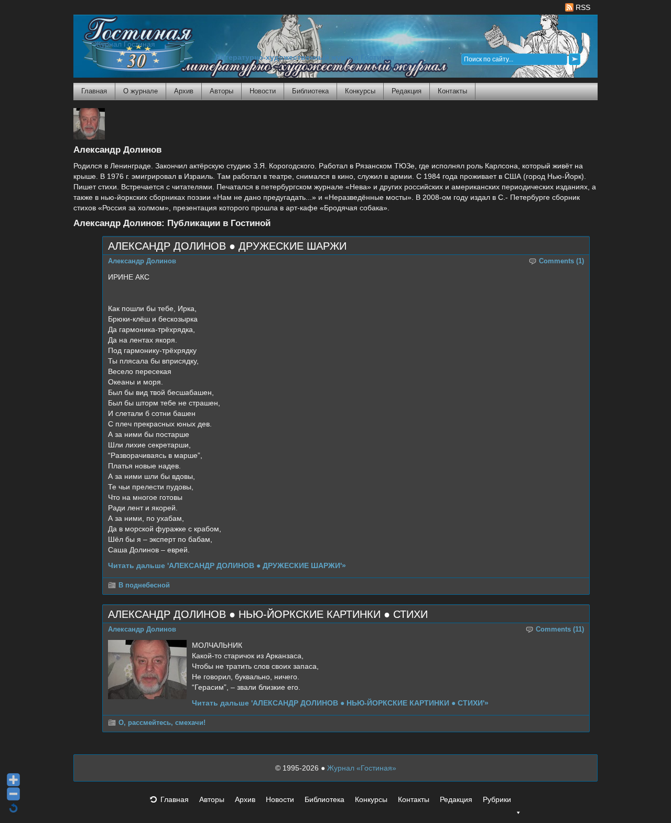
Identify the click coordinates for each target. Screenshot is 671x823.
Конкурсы (360, 91)
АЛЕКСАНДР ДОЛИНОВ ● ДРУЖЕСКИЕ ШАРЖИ (227, 246)
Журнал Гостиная (124, 44)
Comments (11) (560, 629)
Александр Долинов (142, 261)
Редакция (406, 91)
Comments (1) (561, 261)
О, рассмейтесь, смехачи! (161, 722)
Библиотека (310, 91)
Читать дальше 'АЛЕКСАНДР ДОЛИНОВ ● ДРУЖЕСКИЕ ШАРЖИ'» (227, 565)
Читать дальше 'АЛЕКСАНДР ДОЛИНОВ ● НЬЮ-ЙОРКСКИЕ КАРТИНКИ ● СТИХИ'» (340, 703)
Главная (94, 91)
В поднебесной (144, 585)
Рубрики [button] (497, 799)
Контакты (452, 91)
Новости (263, 91)
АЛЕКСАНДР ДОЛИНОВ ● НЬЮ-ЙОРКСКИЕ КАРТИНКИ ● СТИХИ (268, 614)
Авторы (221, 91)
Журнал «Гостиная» (361, 768)
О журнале (140, 91)
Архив (183, 91)
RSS (581, 7)
